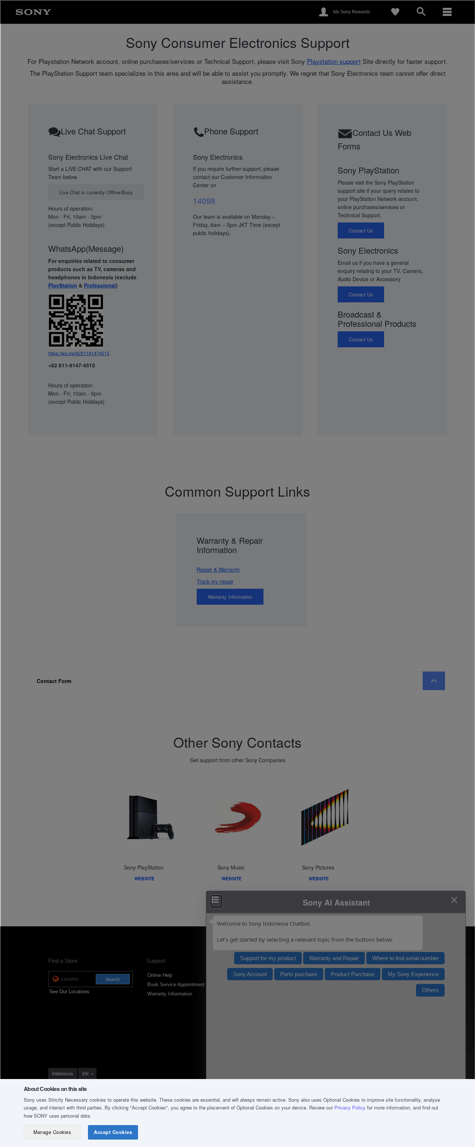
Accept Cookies (113, 1132)
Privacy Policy (350, 1107)
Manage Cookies (52, 1132)
